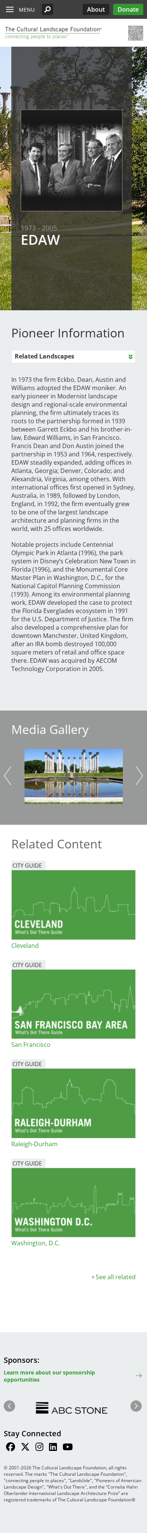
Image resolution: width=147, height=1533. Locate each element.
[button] (47, 9)
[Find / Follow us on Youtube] (68, 1448)
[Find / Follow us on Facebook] (10, 1448)
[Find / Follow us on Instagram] (39, 1448)
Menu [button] (27, 9)
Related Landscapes (44, 356)
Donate (128, 9)
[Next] (139, 775)
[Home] (53, 33)
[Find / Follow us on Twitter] (25, 1448)
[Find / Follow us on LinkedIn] (53, 1448)
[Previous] (7, 775)
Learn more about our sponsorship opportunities (49, 1376)
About (96, 9)
